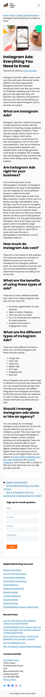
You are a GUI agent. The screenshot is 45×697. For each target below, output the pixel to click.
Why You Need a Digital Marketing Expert (22, 646)
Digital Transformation (27, 15)
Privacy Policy (9, 679)
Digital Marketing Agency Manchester (21, 607)
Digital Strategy (10, 603)
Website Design (10, 592)
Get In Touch (22, 474)
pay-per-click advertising (22, 458)
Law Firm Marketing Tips (14, 643)
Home (6, 15)
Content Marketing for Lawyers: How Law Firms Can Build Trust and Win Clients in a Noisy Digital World (22, 630)
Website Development (13, 588)
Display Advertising (12, 570)
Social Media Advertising (14, 581)
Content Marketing (12, 596)
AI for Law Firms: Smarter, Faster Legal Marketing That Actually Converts (20, 638)
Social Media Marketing (14, 577)
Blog (13, 15)
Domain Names (10, 599)
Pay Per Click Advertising (14, 574)
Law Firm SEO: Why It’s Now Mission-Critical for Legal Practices (20, 622)
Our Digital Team (11, 660)
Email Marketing (10, 585)
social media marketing (24, 457)
